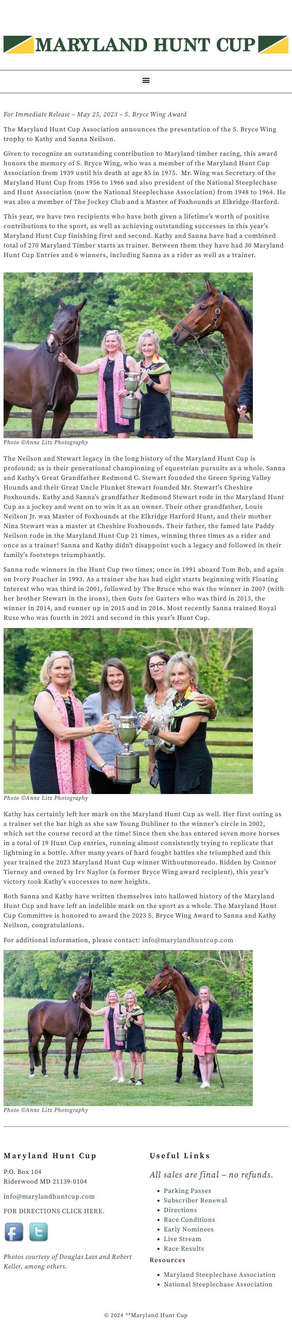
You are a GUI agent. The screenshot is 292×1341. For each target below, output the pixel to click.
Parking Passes (188, 1191)
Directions (180, 1210)
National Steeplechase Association (218, 1284)
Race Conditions (189, 1220)
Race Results (184, 1249)
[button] (146, 80)
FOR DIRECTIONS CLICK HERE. (54, 1211)
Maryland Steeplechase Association (220, 1275)
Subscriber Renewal (195, 1200)
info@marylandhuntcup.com (188, 940)
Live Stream (183, 1239)
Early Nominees (189, 1229)
